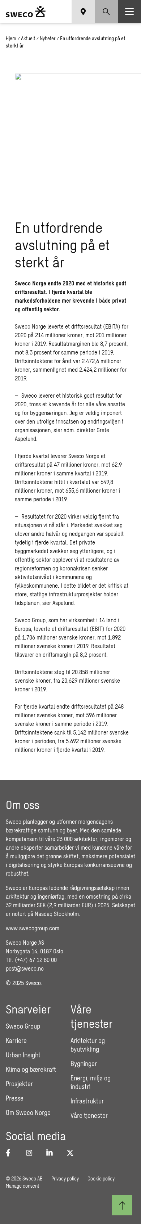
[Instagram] (32, 1152)
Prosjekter (19, 1084)
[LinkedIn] (52, 1152)
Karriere (16, 1040)
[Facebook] (11, 1152)
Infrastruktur (87, 1101)
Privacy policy (65, 1178)
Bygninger (83, 1063)
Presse (15, 1098)
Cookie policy (101, 1178)
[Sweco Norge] (26, 11)
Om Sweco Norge (28, 1112)
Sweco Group (23, 1026)
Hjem (11, 38)
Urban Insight (23, 1055)
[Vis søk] (106, 11)
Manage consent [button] (22, 1186)
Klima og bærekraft (31, 1069)
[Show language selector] (83, 11)
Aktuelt (28, 38)
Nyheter (47, 38)
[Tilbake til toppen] (122, 1205)
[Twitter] (72, 1152)
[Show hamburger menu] (129, 11)
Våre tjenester (89, 1115)
